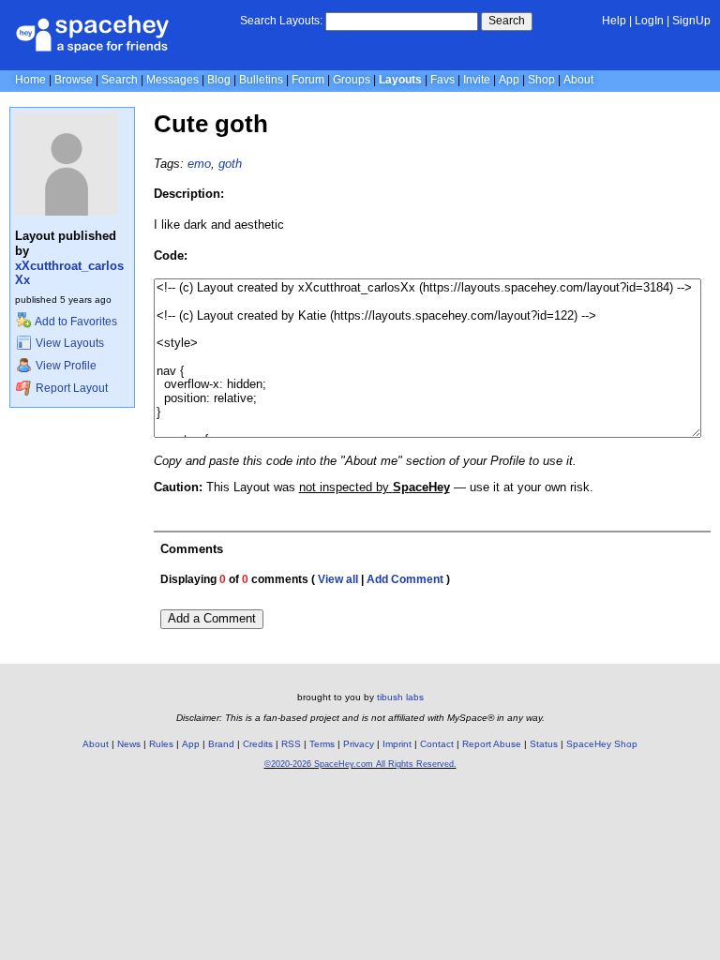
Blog (219, 79)
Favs (442, 79)
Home (30, 79)
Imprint (397, 744)
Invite (476, 79)
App (509, 79)
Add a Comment (212, 618)
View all (338, 579)
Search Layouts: (281, 20)
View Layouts (68, 343)
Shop (541, 79)
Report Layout (70, 388)
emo (199, 164)
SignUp (691, 20)
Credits (258, 744)
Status (544, 744)
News (129, 744)
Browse (73, 79)
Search (506, 20)
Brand (221, 744)
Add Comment (405, 579)
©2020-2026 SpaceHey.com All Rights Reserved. (360, 764)
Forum (308, 79)
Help (614, 20)
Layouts (400, 79)
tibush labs (400, 697)
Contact (437, 744)
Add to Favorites (75, 321)
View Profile (65, 365)
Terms (322, 744)
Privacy (358, 744)
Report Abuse (491, 744)
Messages (172, 79)
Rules (161, 744)
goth (230, 164)
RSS (291, 744)
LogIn (649, 20)
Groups (351, 79)
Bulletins (261, 79)
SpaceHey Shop (602, 744)
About (578, 79)
